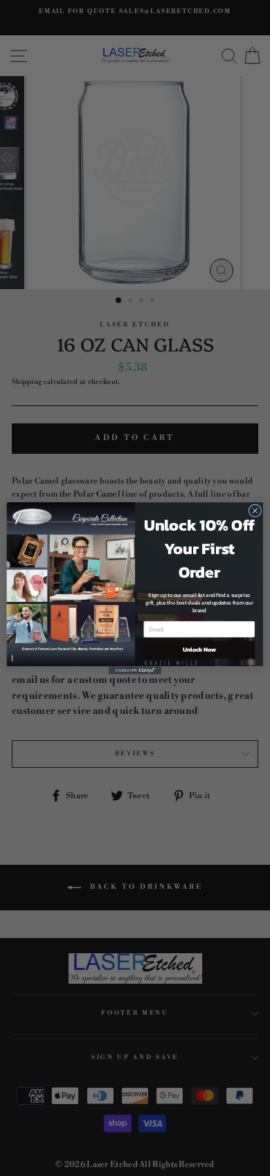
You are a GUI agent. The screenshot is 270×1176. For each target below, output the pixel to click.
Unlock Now (199, 649)
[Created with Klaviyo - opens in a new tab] (135, 670)
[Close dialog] (255, 510)
